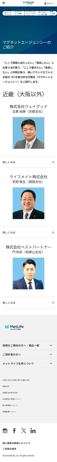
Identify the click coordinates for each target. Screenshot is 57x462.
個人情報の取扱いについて (16, 443)
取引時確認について (10, 405)
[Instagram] (5, 431)
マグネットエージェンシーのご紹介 (42, 13)
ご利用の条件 (9, 448)
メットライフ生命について (18, 13)
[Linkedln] (33, 431)
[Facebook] (14, 431)
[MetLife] (14, 329)
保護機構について (9, 411)
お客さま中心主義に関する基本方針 (16, 380)
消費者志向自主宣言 (10, 392)
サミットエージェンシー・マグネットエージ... (29, 13)
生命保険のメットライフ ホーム (8, 13)
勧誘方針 (6, 386)
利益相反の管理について (12, 399)
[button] (27, 345)
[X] (23, 431)
